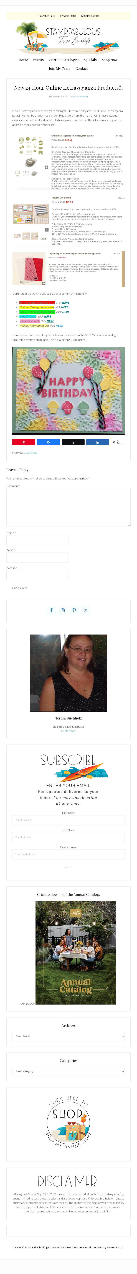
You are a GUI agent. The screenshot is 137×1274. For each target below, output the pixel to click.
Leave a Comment (79, 96)
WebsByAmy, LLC (115, 1247)
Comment (13, 485)
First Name (68, 812)
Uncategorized (30, 452)
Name (11, 532)
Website (11, 567)
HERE (59, 325)
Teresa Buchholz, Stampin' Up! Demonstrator (68, 37)
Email (10, 550)
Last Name (68, 830)
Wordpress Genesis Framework (75, 1247)
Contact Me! (68, 730)
